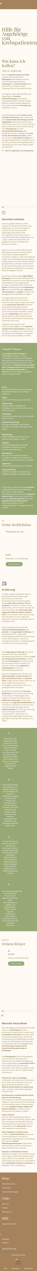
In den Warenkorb (16, 963)
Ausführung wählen (14, 564)
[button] (1, 549)
